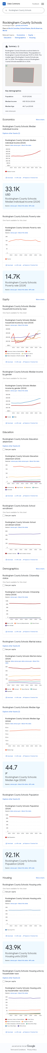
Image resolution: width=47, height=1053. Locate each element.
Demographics (20, 38)
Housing (32, 38)
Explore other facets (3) (11, 646)
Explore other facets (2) (11, 133)
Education (7, 38)
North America (36, 28)
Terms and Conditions (18, 1050)
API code (18, 177)
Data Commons (13, 4)
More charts (40, 120)
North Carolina (14, 28)
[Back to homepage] (4, 3)
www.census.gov (10, 111)
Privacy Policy (32, 1050)
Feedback (35, 4)
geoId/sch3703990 (22, 25)
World (5, 31)
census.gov (13, 206)
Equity (30, 35)
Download (10, 177)
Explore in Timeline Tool (31, 177)
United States (25, 28)
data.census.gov (15, 145)
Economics (21, 35)
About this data (26, 145)
